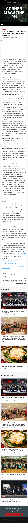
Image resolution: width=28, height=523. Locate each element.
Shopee (24, 253)
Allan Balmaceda (6, 37)
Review (19, 2)
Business (14, 0)
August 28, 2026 (12, 314)
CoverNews (20, 519)
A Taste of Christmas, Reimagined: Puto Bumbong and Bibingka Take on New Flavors (12, 366)
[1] (14, 65)
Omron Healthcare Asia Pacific (10, 263)
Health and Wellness (21, 0)
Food (3, 0)
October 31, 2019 (14, 37)
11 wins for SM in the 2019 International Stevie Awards (14, 275)
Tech (11, 0)
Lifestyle (7, 0)
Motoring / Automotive (12, 2)
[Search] (26, 24)
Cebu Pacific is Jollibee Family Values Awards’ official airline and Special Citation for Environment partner (14, 281)
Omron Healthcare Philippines (10, 260)
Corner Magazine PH (14, 12)
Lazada (17, 253)
